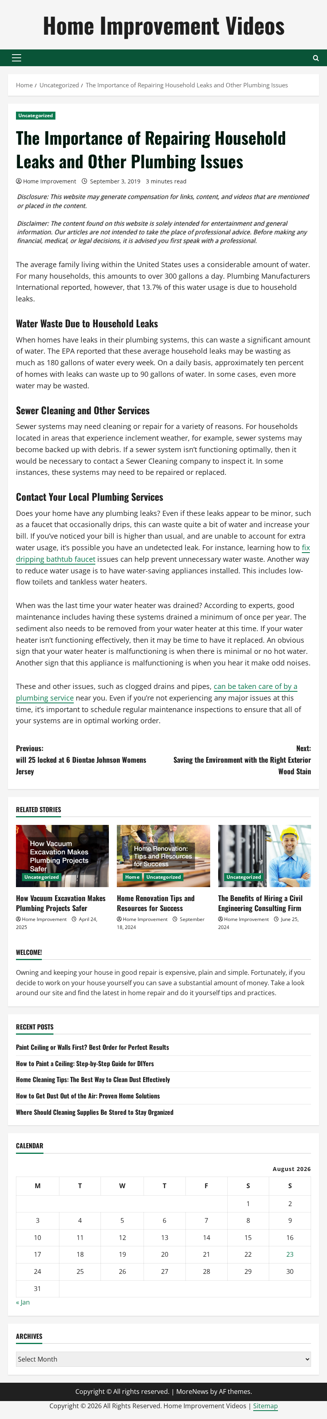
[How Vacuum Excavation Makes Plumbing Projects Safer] (62, 856)
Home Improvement (49, 181)
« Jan (23, 1302)
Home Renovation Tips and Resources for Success (156, 903)
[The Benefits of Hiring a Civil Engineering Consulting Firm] (264, 856)
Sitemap (265, 1405)
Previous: (81, 759)
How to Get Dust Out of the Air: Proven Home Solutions (88, 1095)
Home (132, 877)
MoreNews (192, 1391)
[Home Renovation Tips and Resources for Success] (163, 856)
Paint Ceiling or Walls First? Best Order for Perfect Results (92, 1047)
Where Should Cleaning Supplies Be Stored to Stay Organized (94, 1112)
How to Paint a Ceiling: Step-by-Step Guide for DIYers (85, 1063)
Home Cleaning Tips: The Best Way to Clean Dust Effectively (93, 1079)
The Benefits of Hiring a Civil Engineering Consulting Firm (260, 903)
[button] (16, 57)
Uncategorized (35, 115)
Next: (242, 759)
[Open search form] (316, 58)
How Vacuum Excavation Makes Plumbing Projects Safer (61, 903)
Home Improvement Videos (164, 24)
